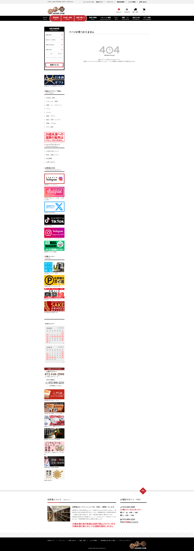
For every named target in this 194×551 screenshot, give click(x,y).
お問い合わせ (143, 2)
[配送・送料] (135, 9)
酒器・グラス (50, 116)
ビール (48, 112)
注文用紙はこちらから (55, 385)
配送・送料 (83, 540)
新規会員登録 (120, 2)
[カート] (144, 9)
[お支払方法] (127, 9)
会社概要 (49, 158)
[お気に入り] (119, 9)
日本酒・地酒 (50, 98)
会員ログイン (99, 2)
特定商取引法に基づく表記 (108, 540)
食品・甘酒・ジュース (53, 119)
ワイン (48, 108)
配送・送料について (52, 155)
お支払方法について (52, 151)
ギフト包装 (49, 127)
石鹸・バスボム (51, 123)
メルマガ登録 (131, 2)
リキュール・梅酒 (52, 101)
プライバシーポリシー (125, 540)
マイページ (110, 2)
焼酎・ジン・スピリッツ (54, 105)
